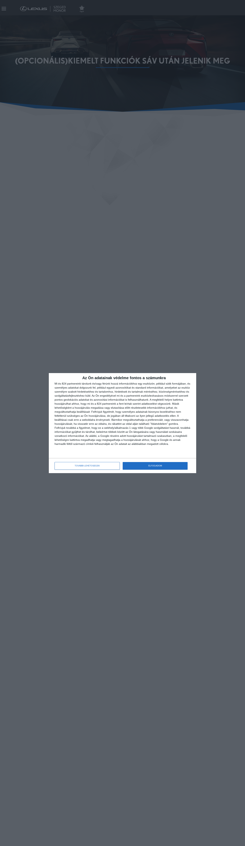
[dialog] (122, 423)
